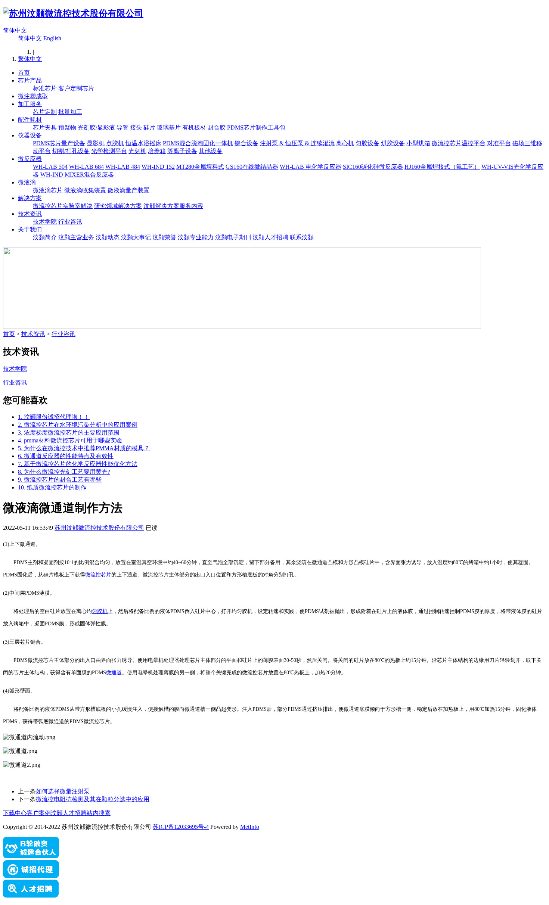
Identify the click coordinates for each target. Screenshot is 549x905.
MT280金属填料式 (200, 167)
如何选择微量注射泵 (63, 791)
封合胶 (217, 127)
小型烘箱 (418, 143)
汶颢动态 (108, 237)
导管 (122, 127)
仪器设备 (30, 135)
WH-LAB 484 (122, 167)
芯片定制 (45, 112)
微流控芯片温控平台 (459, 143)
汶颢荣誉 (164, 237)
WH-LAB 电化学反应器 (310, 167)
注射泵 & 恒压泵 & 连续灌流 (297, 143)
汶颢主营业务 (76, 237)
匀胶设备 (367, 143)
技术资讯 (30, 214)
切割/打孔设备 (71, 151)
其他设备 (211, 151)
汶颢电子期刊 (233, 237)
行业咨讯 (70, 221)
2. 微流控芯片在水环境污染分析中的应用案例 (77, 425)
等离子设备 (182, 151)
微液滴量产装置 (128, 190)
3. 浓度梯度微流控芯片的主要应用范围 (69, 432)
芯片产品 (30, 80)
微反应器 (30, 159)
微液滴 (27, 182)
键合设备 (246, 143)
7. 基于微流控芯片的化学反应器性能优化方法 (77, 464)
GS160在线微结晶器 (252, 167)
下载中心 (15, 813)
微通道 (114, 672)
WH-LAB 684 (86, 167)
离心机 (345, 143)
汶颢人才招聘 (270, 237)
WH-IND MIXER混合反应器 (77, 174)
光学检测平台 (109, 151)
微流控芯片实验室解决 (63, 206)
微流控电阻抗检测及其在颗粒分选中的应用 (92, 799)
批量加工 (70, 112)
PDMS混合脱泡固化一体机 (198, 143)
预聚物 (67, 127)
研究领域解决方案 (118, 206)
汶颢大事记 (136, 237)
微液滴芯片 (48, 190)
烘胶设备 (393, 143)
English (52, 38)
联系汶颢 (302, 237)
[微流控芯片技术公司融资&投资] (31, 856)
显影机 (96, 143)
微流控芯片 (98, 575)
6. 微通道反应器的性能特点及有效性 (66, 456)
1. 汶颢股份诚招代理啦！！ (54, 417)
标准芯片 (45, 88)
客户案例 (39, 813)
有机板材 (194, 127)
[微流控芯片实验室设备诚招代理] (31, 876)
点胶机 (115, 143)
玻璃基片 (169, 127)
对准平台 (499, 143)
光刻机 (137, 151)
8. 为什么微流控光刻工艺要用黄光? (64, 472)
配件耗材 (30, 119)
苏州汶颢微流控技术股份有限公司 (99, 528)
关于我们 (30, 229)
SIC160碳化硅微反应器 (373, 167)
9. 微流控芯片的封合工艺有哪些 (60, 479)
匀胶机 (100, 611)
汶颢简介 (45, 237)
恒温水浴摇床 (143, 143)
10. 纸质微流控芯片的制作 (52, 487)
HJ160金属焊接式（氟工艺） (442, 167)
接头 (136, 127)
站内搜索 (99, 813)
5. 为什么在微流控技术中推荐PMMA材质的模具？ (84, 448)
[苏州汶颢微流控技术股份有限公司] (73, 13)
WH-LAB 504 (50, 167)
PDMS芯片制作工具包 (256, 127)
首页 (24, 72)
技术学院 (45, 221)
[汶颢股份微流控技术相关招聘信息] (31, 895)
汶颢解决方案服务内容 (173, 206)
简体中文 (15, 30)
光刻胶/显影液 (96, 127)
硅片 (149, 127)
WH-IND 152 (158, 167)
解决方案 (30, 198)
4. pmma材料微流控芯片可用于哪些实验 (70, 440)
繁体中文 (30, 59)
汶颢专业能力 (196, 237)
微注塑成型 (33, 96)
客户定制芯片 (76, 88)
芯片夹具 (45, 127)
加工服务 (30, 104)
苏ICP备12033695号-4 (181, 827)
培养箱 (157, 151)
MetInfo (249, 827)
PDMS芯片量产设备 (59, 143)
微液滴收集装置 (85, 190)
